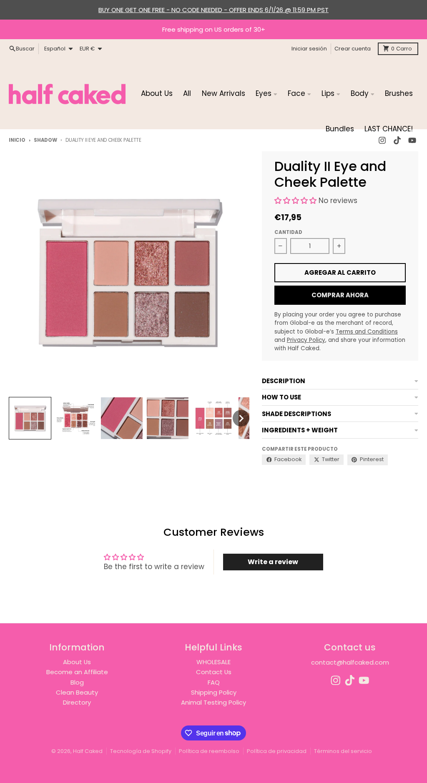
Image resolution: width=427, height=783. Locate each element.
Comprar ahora (340, 295)
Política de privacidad (276, 751)
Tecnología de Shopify (140, 751)
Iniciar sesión (309, 48)
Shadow (45, 140)
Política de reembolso (209, 751)
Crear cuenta (352, 48)
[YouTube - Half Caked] (364, 680)
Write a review (273, 562)
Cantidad (288, 232)
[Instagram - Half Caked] (335, 680)
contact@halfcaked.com (350, 662)
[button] (30, 418)
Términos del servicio (343, 751)
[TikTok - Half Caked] (349, 680)
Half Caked (88, 751)
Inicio (17, 140)
